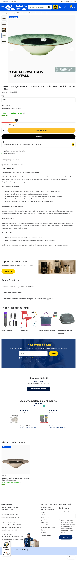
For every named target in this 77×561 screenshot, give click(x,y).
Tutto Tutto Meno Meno (49, 504)
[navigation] (12, 49)
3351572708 (8, 534)
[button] (7, 417)
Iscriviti (53, 353)
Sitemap (43, 530)
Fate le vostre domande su (15, 539)
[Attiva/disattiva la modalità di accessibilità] (74, 1)
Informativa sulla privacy (48, 527)
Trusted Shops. (37, 144)
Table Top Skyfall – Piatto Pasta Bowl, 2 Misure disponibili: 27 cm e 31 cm (16, 479)
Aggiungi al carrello (41, 130)
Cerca (49, 7)
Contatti (43, 515)
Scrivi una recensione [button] (38, 389)
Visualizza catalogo (3, 7)
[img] (38, 403)
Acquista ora (38, 137)
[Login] (66, 7)
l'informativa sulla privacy (38, 358)
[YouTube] (66, 508)
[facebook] (68, 508)
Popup (24, 113)
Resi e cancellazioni (46, 535)
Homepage (4, 13)
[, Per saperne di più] (61, 7)
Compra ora (8, 271)
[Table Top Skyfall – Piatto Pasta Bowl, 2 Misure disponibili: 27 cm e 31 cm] (16, 459)
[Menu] (9, 542)
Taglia (3, 96)
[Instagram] (60, 508)
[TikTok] (73, 508)
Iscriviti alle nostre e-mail (66, 512)
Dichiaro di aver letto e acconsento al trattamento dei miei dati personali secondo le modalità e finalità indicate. (33, 360)
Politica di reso (45, 517)
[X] (71, 508)
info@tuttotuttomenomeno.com (13, 537)
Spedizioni (43, 520)
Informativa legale (46, 507)
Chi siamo (43, 532)
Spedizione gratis (7, 1)
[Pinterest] (62, 508)
